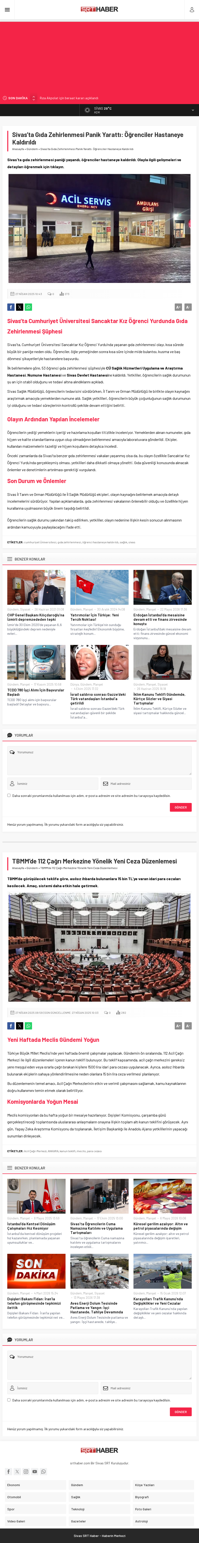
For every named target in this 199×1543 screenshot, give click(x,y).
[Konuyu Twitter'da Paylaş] (19, 307)
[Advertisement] (99, 56)
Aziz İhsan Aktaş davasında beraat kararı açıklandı (77, 98)
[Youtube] (34, 1471)
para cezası (94, 1151)
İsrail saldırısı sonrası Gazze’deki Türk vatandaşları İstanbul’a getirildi (98, 698)
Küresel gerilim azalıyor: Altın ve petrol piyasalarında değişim (160, 1226)
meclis (81, 1151)
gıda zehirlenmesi (69, 542)
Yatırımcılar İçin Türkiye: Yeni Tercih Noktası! (94, 617)
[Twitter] (17, 1471)
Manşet (88, 609)
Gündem (32, 149)
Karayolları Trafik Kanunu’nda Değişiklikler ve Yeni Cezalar (158, 1301)
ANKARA (53, 1151)
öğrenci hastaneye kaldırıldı (100, 542)
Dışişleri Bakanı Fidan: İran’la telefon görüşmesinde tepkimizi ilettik (34, 1303)
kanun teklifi (67, 1151)
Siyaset (25, 609)
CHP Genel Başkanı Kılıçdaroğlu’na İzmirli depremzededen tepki (35, 617)
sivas (131, 542)
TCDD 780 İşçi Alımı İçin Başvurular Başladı (35, 692)
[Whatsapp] (43, 1471)
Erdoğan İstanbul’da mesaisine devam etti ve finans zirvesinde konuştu (160, 619)
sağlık (123, 542)
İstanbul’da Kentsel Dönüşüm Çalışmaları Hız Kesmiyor (31, 1226)
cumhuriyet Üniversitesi (40, 542)
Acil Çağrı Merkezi (35, 1151)
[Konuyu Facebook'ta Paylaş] (11, 307)
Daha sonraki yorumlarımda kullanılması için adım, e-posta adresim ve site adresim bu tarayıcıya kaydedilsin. (91, 796)
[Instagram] (26, 1471)
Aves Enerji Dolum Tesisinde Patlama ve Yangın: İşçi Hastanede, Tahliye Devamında (96, 1307)
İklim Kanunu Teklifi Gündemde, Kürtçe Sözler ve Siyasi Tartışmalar (159, 698)
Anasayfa (18, 149)
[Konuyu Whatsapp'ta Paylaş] (28, 307)
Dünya (74, 684)
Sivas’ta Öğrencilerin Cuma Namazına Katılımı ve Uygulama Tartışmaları (96, 1228)
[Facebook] (8, 1471)
